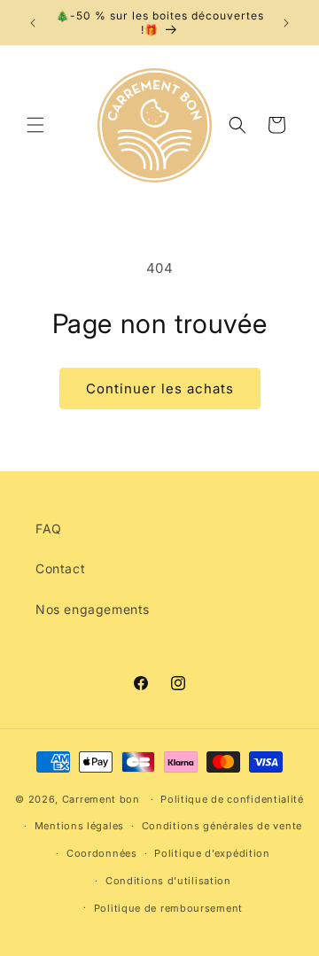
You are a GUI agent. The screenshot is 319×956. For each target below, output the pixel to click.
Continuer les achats (160, 388)
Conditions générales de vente (222, 826)
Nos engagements (92, 609)
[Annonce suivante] (286, 23)
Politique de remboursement (168, 908)
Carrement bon (101, 799)
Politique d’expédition (211, 853)
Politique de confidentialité (232, 799)
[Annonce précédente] (32, 23)
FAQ (48, 528)
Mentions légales (79, 826)
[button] (35, 124)
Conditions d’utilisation (168, 880)
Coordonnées (101, 853)
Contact (60, 568)
